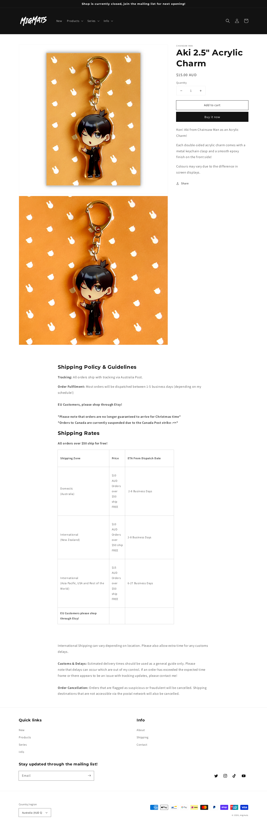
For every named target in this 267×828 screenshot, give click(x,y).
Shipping (143, 737)
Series (23, 744)
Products (25, 737)
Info (21, 752)
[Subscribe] (89, 775)
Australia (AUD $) (32, 812)
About (141, 730)
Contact (142, 744)
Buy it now (212, 117)
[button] (74, 20)
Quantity (181, 82)
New (22, 730)
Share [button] (185, 183)
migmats (244, 815)
